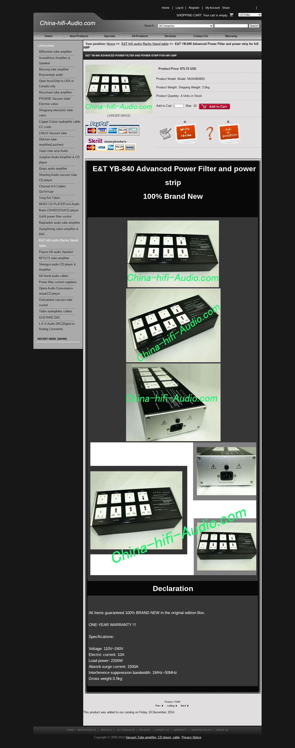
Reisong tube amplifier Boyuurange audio (54, 72)
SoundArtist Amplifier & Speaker (54, 60)
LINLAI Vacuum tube (53, 133)
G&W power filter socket (55, 216)
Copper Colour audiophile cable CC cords (59, 124)
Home (165, 7)
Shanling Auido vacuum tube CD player (58, 177)
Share (226, 7)
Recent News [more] (52, 338)
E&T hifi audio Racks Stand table (144, 44)
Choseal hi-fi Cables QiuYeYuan (52, 189)
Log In (179, 7)
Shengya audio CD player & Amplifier (57, 267)
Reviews (170, 36)
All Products (140, 36)
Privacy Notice (191, 737)
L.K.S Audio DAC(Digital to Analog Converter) (57, 326)
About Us (222, 730)
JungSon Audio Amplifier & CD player (59, 160)
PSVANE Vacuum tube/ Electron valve (55, 101)
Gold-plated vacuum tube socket (55, 302)
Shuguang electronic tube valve (56, 113)
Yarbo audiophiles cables (55, 311)
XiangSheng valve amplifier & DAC (58, 231)
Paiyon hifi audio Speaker (56, 252)
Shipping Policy (201, 730)
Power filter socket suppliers (58, 282)
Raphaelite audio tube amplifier (59, 222)
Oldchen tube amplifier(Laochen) (51, 142)
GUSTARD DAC (49, 317)
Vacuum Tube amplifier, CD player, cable (153, 737)
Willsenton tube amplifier (55, 51)
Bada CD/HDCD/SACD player (58, 210)
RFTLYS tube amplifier (54, 258)
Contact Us (200, 36)
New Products (79, 36)
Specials (109, 36)
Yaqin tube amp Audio (53, 151)
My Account (213, 7)
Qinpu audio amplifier (53, 168)
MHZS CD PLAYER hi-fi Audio (59, 204)
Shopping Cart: (189, 15)
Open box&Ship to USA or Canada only (56, 83)
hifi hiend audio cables (54, 276)
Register (194, 7)
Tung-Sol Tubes (49, 198)
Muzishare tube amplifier (55, 92)
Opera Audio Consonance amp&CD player (56, 291)
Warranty (231, 36)
